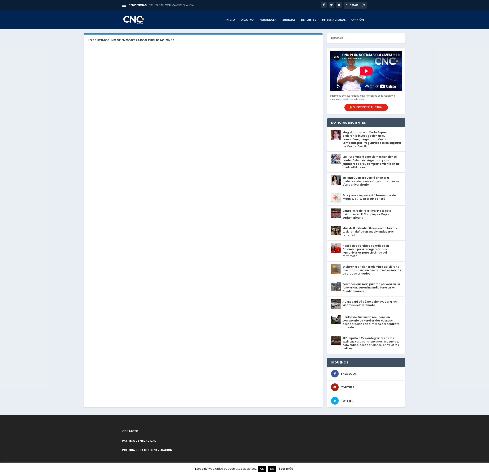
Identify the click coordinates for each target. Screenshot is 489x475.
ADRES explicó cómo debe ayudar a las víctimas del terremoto (369, 303)
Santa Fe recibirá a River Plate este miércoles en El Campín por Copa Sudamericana (366, 214)
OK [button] (262, 469)
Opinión (357, 20)
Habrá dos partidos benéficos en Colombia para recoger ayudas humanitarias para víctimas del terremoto (365, 251)
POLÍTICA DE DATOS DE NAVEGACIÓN (147, 450)
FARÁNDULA (268, 20)
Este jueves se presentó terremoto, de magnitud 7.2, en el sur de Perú (369, 197)
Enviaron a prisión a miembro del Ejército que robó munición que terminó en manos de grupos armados (371, 270)
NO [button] (272, 469)
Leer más (286, 469)
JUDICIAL (288, 20)
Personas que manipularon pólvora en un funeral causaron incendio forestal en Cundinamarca (371, 287)
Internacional (334, 20)
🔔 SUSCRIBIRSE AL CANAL (366, 107)
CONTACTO (130, 431)
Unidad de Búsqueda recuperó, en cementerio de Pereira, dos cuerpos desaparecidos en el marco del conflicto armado (371, 322)
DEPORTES (308, 20)
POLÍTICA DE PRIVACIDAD (139, 441)
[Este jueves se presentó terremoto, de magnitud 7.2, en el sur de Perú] (336, 198)
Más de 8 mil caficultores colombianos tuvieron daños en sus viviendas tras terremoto (369, 231)
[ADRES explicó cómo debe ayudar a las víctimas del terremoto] (336, 304)
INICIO (230, 20)
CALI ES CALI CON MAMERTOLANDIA (171, 5)
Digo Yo (247, 20)
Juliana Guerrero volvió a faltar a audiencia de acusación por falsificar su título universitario (370, 181)
